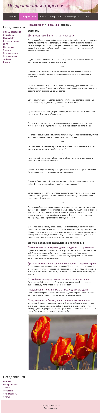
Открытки (55, 16)
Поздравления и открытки (36, 5)
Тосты (43, 16)
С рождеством (10, 53)
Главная (13, 16)
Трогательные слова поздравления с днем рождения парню (62, 263)
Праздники (8, 47)
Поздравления (28, 16)
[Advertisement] (13, 109)
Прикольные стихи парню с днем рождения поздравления (61, 247)
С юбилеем (8, 35)
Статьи (86, 16)
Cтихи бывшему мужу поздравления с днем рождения (58, 279)
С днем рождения (12, 32)
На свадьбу (8, 38)
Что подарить (72, 16)
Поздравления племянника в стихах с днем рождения (58, 289)
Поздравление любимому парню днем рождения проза (59, 300)
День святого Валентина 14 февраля (52, 35)
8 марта (7, 50)
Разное (6, 62)
